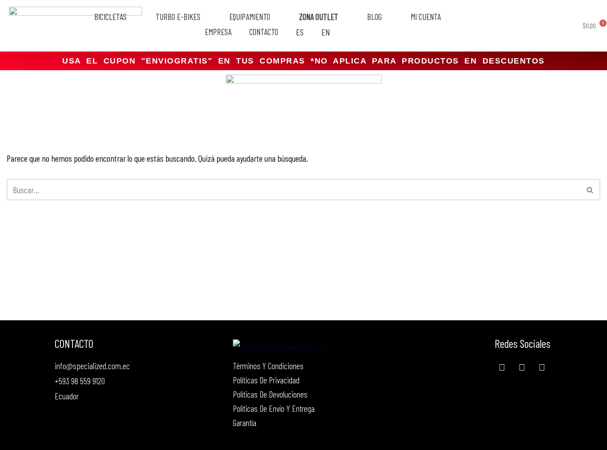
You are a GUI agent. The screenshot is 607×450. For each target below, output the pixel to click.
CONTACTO (263, 32)
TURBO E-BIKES (178, 17)
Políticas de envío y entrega (274, 408)
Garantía (244, 422)
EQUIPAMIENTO (249, 17)
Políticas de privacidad (266, 379)
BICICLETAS (110, 17)
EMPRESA (218, 32)
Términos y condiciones (268, 365)
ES (300, 32)
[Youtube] (522, 367)
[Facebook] (502, 367)
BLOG (374, 17)
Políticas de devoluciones (270, 394)
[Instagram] (542, 367)
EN (325, 32)
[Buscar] (590, 189)
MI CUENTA (426, 17)
